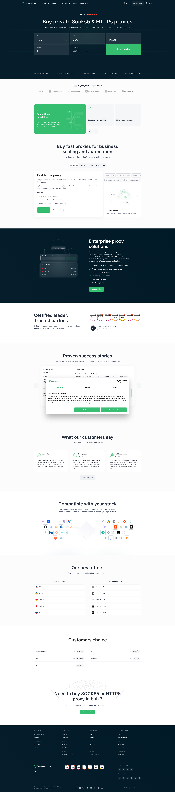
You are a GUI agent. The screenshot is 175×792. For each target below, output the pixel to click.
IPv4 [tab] (91, 165)
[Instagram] (139, 778)
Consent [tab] (60, 387)
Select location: (77, 36)
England (92, 744)
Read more (86, 477)
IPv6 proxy (37, 747)
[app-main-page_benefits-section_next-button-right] (95, 131)
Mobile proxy (37, 741)
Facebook (65, 737)
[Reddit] (127, 778)
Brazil (91, 747)
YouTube (64, 747)
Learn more (43, 210)
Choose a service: (42, 36)
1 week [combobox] (112, 40)
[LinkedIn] (135, 778)
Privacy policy (122, 747)
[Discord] (123, 778)
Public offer (121, 744)
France (92, 751)
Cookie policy (122, 751)
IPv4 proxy (37, 744)
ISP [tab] (104, 165)
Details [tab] (87, 387)
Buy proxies (123, 49)
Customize (86, 410)
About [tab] (115, 387)
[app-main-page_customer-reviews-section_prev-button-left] (36, 385)
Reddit (64, 751)
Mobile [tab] (83, 165)
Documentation (122, 737)
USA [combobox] (75, 40)
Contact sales (137, 3)
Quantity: (39, 47)
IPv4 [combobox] (39, 40)
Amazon (64, 744)
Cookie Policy (72, 403)
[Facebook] (123, 769)
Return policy (121, 754)
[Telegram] (131, 769)
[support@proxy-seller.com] (119, 769)
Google (64, 741)
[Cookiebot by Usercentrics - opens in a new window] (119, 381)
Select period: (113, 36)
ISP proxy (36, 737)
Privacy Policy (85, 403)
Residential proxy (39, 734)
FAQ (119, 741)
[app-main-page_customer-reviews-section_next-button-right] (139, 385)
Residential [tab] (74, 165)
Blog (119, 734)
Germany (92, 741)
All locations (93, 754)
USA (91, 734)
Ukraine (92, 737)
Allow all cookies (113, 410)
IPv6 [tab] (97, 165)
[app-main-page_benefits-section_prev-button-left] (90, 131)
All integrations (66, 754)
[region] (87, 119)
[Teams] (127, 769)
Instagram (65, 734)
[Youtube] (131, 778)
